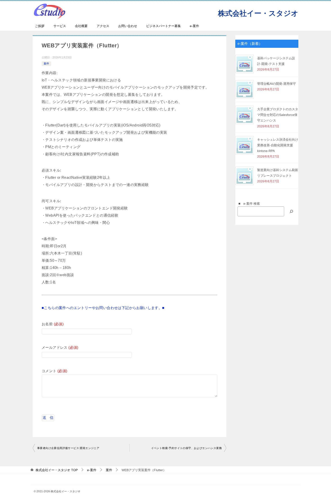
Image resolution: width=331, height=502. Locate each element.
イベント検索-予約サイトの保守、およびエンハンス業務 (186, 448)
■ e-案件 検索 (247, 203)
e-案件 (194, 26)
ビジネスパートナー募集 (163, 26)
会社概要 (81, 26)
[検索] (291, 211)
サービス (59, 26)
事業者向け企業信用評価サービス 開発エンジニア (68, 448)
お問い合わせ (127, 26)
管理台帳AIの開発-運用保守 (276, 83)
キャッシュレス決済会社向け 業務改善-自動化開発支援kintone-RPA (277, 145)
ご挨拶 (39, 26)
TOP (57, 470)
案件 (46, 63)
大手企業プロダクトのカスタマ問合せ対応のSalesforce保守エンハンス (277, 114)
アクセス (103, 26)
